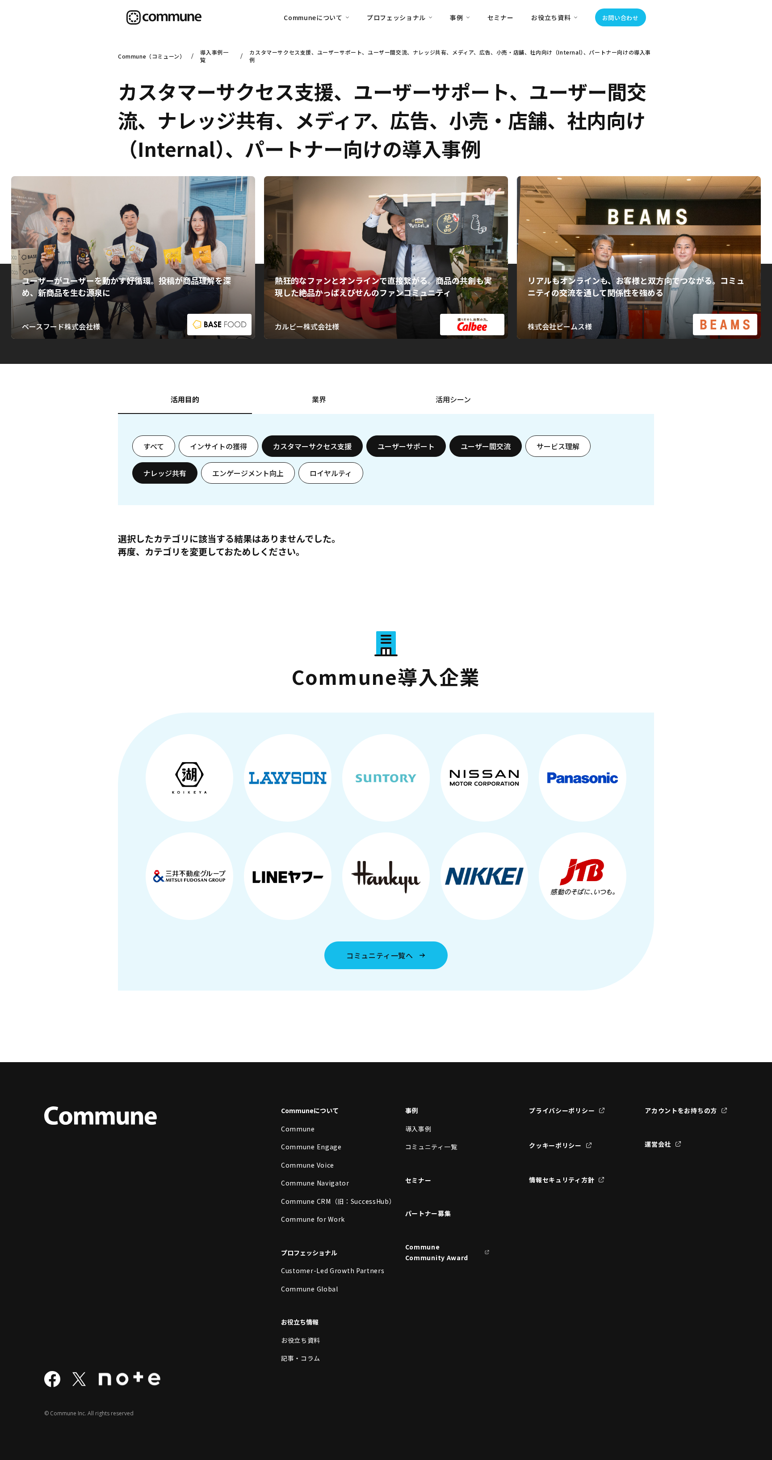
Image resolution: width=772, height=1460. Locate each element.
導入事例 (418, 1128)
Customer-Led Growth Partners (323, 1270)
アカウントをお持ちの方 (681, 1110)
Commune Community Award (437, 1252)
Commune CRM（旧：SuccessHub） (323, 1201)
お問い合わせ (620, 17)
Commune (298, 1128)
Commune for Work (313, 1219)
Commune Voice (307, 1164)
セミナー (500, 17)
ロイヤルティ (331, 473)
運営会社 (658, 1143)
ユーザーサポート (406, 446)
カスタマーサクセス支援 (312, 446)
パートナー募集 (428, 1213)
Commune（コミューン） (151, 56)
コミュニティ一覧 (431, 1146)
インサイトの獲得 (218, 446)
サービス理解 (558, 446)
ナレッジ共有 (164, 473)
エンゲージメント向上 (248, 473)
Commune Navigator (315, 1182)
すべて (153, 446)
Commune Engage (311, 1146)
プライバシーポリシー (562, 1110)
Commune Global (309, 1288)
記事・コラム (300, 1358)
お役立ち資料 (300, 1340)
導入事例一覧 (214, 55)
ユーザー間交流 (486, 446)
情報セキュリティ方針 (561, 1179)
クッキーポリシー (555, 1145)
